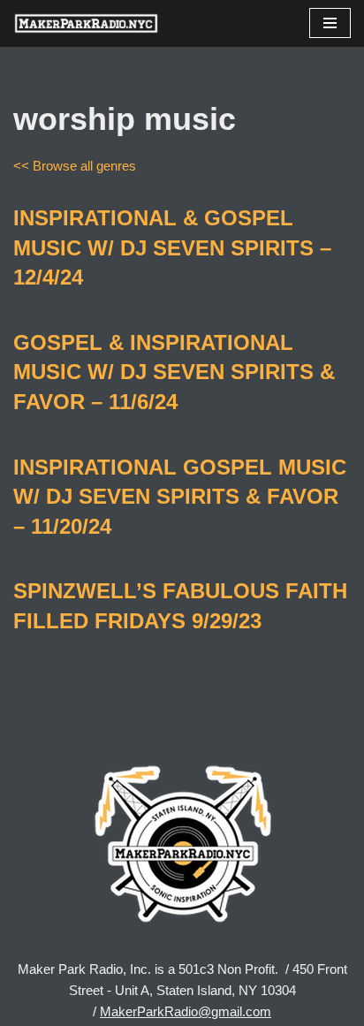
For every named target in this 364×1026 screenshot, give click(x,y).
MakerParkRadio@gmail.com (185, 1011)
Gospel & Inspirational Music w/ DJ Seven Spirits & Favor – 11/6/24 (174, 372)
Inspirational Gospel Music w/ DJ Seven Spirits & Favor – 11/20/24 (179, 496)
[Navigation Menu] (330, 23)
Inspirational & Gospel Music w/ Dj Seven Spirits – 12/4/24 (172, 247)
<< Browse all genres (74, 165)
